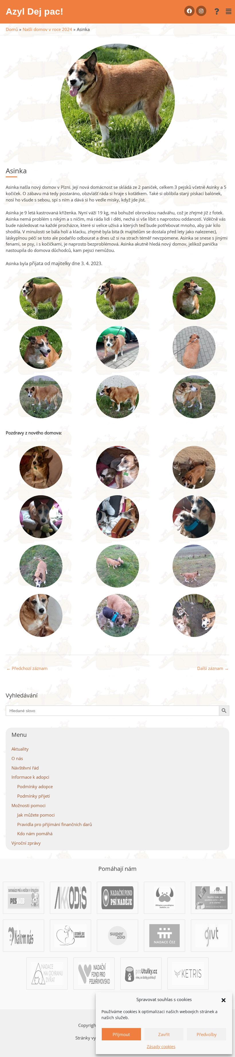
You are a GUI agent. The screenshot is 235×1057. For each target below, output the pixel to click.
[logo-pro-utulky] (141, 973)
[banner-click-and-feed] (211, 897)
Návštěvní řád (25, 768)
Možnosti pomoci (28, 805)
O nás (17, 758)
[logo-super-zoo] (117, 935)
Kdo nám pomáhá (34, 833)
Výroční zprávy (26, 843)
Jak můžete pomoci (36, 815)
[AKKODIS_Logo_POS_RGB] (70, 897)
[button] (223, 999)
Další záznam (213, 668)
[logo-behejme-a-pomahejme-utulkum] (164, 897)
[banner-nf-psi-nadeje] (117, 897)
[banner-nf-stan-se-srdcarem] (70, 935)
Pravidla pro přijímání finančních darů (54, 824)
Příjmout (121, 1034)
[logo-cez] (164, 935)
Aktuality (20, 749)
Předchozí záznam (27, 668)
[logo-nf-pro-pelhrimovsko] (94, 973)
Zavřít (164, 1034)
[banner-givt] (211, 935)
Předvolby (207, 1034)
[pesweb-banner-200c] (23, 897)
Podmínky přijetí (33, 796)
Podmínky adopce (35, 786)
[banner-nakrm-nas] (23, 935)
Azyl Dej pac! (34, 11)
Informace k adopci (30, 777)
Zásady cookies (161, 1046)
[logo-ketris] (188, 973)
